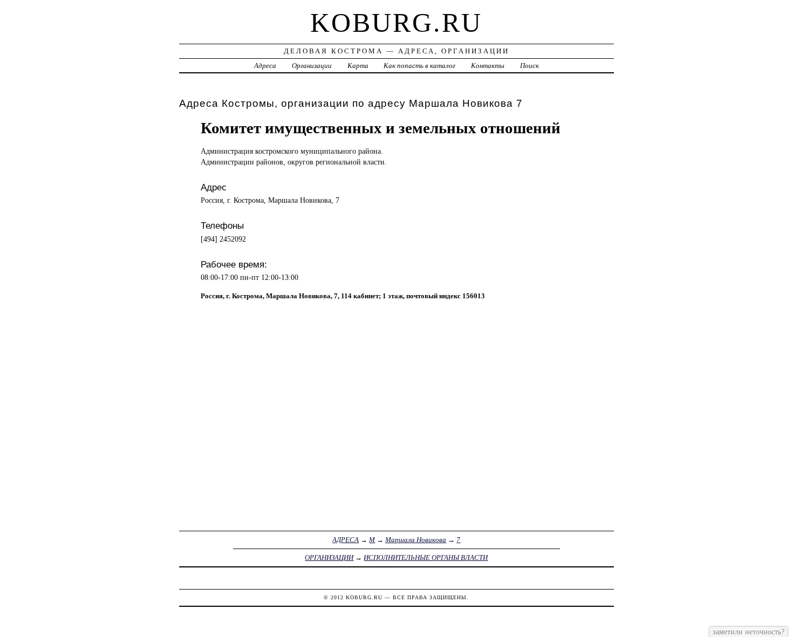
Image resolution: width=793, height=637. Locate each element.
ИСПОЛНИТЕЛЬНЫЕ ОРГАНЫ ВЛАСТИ (426, 557)
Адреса (265, 65)
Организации (312, 65)
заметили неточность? (748, 631)
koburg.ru (396, 23)
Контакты (487, 65)
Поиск (529, 65)
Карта (357, 65)
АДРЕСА (345, 540)
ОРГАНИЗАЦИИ (329, 557)
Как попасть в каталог (419, 65)
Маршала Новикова (415, 540)
